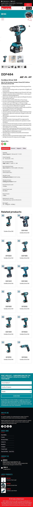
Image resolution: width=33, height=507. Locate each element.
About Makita (3, 435)
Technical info (6, 148)
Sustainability (12, 3)
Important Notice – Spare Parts (7, 451)
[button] (27, 8)
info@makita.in (5, 1)
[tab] (5, 148)
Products (3, 437)
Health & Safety (5, 3)
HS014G (9, 484)
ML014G (9, 478)
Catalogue (3, 446)
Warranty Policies (4, 439)
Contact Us (3, 442)
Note (2, 5)
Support (11, 5)
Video (24, 148)
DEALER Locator (28, 5)
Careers (6, 5)
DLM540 (9, 489)
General (13, 148)
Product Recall (4, 449)
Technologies (19, 3)
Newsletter (3, 444)
